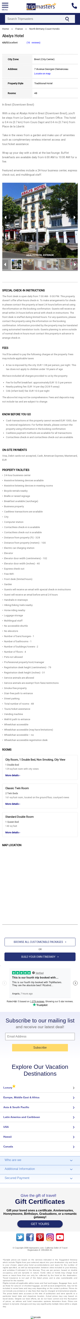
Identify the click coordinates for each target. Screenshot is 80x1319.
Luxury (9, 1087)
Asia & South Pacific (16, 1107)
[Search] (67, 19)
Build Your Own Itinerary (40, 956)
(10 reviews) (33, 42)
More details (12, 775)
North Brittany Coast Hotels (44, 28)
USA (6, 1126)
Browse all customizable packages (40, 941)
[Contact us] (76, 6)
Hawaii (7, 1136)
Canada (8, 1146)
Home (5, 28)
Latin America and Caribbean (21, 1117)
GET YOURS (40, 1224)
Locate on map (42, 73)
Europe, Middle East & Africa (21, 1097)
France (19, 28)
